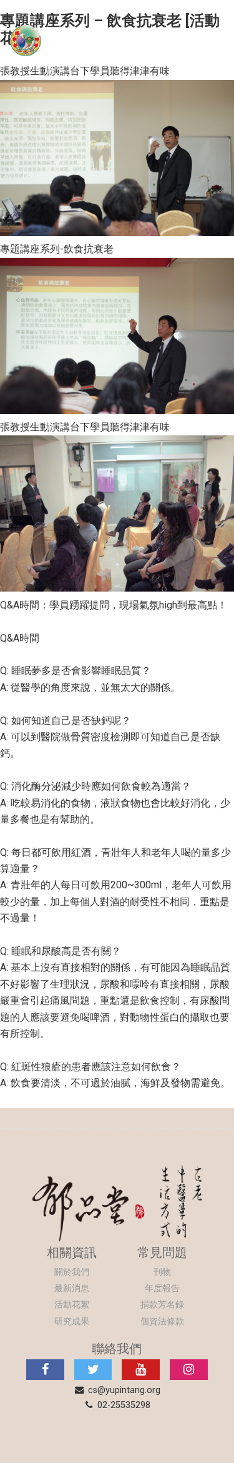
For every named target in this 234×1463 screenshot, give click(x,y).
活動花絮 (71, 1304)
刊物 (162, 1272)
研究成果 (71, 1321)
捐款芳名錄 (162, 1304)
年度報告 (162, 1288)
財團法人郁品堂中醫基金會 (117, 40)
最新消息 (71, 1288)
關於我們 (71, 1272)
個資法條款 (162, 1321)
